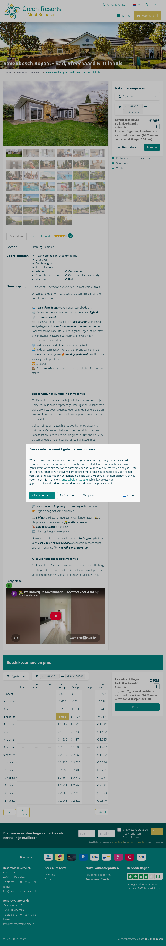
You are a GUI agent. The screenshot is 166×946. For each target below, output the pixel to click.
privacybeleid (69, 479)
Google (83, 479)
